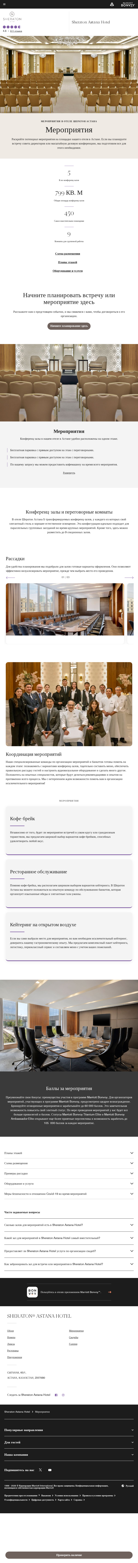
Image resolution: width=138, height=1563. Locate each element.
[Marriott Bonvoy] (126, 4)
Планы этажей (67, 262)
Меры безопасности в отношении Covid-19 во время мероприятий (45, 1194)
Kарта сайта (64, 1500)
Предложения (14, 1357)
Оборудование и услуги (68, 271)
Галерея (73, 1344)
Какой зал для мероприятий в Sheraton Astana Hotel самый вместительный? (52, 1238)
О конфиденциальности (15, 1500)
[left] (10, 578)
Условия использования (66, 1495)
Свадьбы (73, 1337)
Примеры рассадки (16, 1173)
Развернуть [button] (69, 472)
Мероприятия (76, 1330)
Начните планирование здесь (69, 326)
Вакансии (46, 1495)
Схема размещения (67, 253)
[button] (112, 4)
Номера (11, 1337)
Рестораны (13, 1350)
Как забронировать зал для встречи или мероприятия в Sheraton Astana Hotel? (53, 1264)
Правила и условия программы (97, 1495)
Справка (78, 1500)
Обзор (10, 1330)
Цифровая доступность (42, 1500)
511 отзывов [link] (16, 31)
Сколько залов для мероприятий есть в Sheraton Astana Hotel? (43, 1225)
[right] (129, 578)
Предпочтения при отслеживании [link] (20, 1495)
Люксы (11, 1344)
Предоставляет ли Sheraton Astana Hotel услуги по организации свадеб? (50, 1251)
